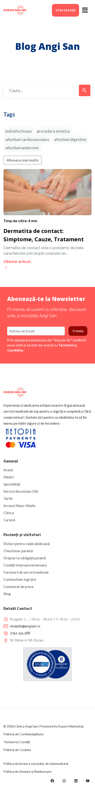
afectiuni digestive (70, 139)
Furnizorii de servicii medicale (26, 572)
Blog (7, 594)
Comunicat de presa (18, 586)
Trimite (77, 331)
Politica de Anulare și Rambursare (27, 771)
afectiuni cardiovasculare (27, 139)
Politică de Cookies (17, 750)
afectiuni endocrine (22, 147)
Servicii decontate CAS (20, 491)
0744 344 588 (65, 10)
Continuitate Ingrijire (19, 579)
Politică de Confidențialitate (23, 734)
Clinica (8, 513)
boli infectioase (19, 131)
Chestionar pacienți (18, 551)
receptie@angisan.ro (25, 626)
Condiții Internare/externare (25, 565)
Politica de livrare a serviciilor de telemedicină (35, 764)
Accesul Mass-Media (19, 506)
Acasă (8, 470)
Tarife (8, 498)
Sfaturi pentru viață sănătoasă (26, 544)
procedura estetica (53, 131)
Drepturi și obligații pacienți (24, 558)
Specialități (11, 484)
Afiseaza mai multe (22, 160)
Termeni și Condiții (16, 742)
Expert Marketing (70, 726)
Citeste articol (17, 261)
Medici (8, 477)
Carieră (9, 520)
